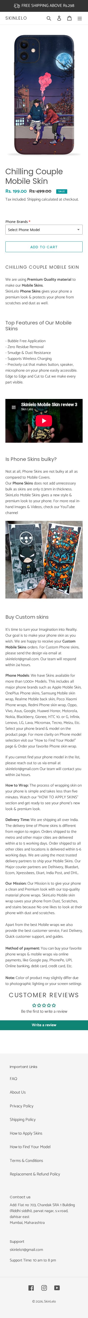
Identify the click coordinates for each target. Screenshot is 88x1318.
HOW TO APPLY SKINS (58, 797)
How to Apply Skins (26, 1133)
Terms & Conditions (26, 1160)
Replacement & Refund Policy (35, 1174)
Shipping (34, 199)
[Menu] (80, 18)
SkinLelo (16, 18)
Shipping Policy (23, 1119)
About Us (18, 1092)
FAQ (13, 1078)
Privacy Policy (21, 1106)
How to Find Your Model (30, 1146)
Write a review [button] (44, 1025)
